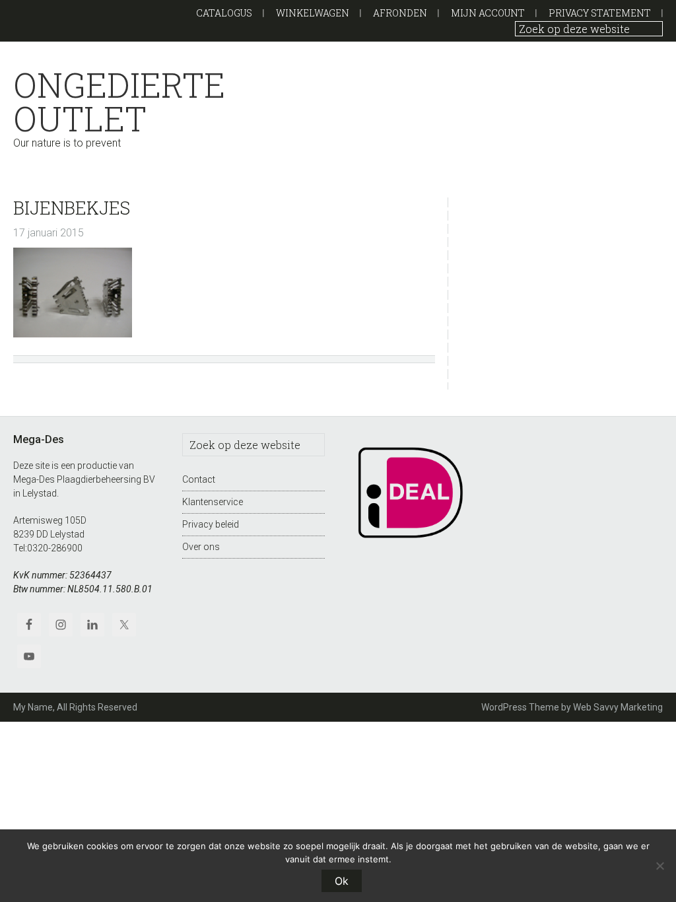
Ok (342, 880)
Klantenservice (212, 502)
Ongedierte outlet (119, 101)
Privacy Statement (600, 13)
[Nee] (659, 865)
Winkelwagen (312, 13)
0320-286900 (55, 548)
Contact (198, 479)
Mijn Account (488, 13)
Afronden (400, 13)
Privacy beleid (210, 524)
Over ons (201, 546)
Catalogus (224, 13)
